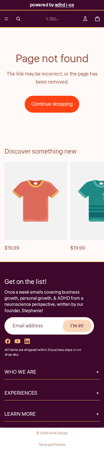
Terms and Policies (52, 445)
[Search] (18, 19)
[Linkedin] (27, 341)
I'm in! (77, 325)
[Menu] (6, 18)
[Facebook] (7, 341)
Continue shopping (52, 104)
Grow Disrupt (58, 433)
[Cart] (97, 19)
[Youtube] (17, 341)
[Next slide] (93, 207)
